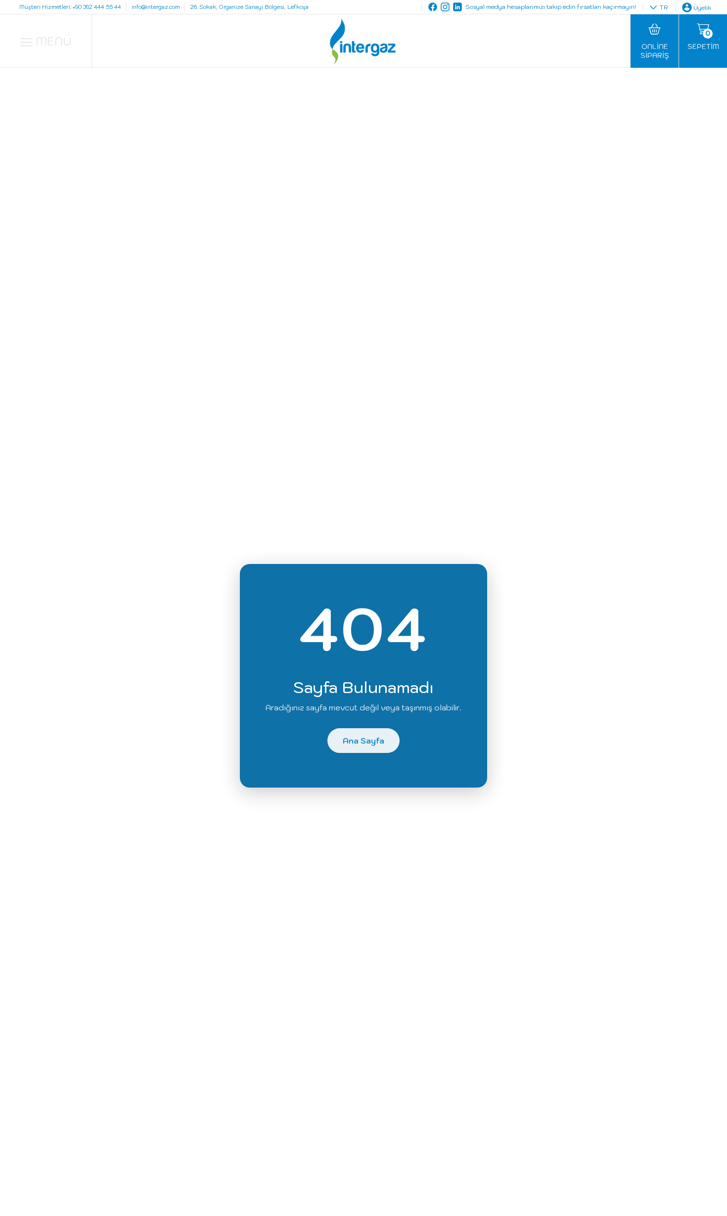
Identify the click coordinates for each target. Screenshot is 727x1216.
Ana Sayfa (363, 741)
